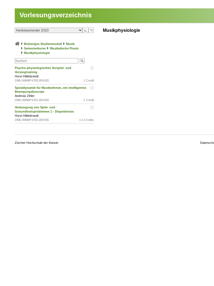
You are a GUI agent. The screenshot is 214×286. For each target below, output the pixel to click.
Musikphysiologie (37, 52)
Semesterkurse (35, 48)
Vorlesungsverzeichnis (56, 15)
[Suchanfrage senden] (82, 60)
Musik (70, 44)
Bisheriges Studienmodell (43, 44)
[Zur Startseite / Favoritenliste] (17, 44)
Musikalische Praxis (64, 48)
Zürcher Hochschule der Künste (36, 142)
